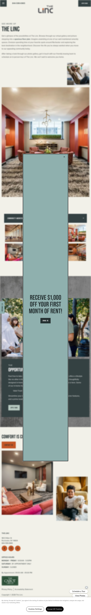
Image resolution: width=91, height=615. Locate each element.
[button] (45, 320)
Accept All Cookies (54, 609)
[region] (45, 606)
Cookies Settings (35, 609)
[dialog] (45, 307)
